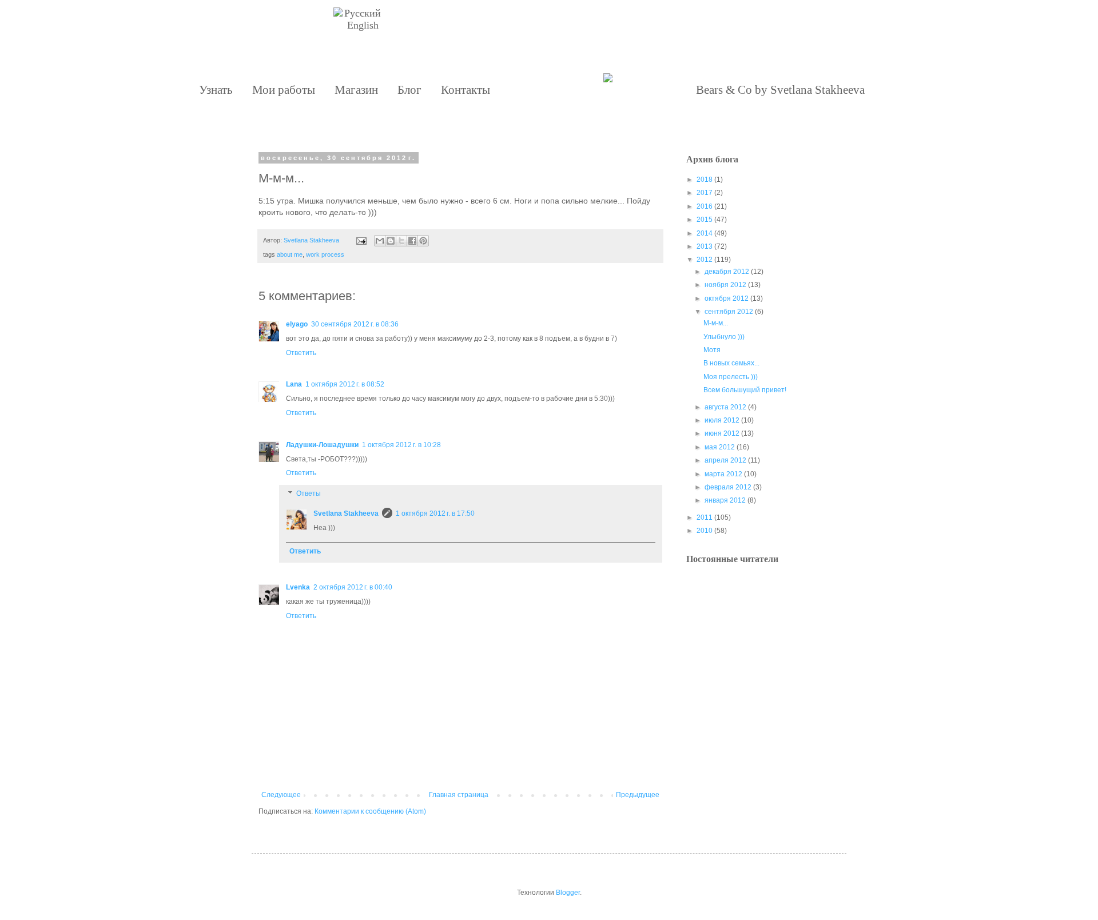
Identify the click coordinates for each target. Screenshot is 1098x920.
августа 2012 (725, 407)
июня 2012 (722, 433)
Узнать (216, 90)
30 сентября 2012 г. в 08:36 (355, 324)
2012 (705, 260)
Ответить (301, 353)
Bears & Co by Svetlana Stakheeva (780, 90)
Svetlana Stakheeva (346, 513)
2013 (705, 246)
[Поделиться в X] (401, 240)
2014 (705, 233)
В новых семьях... (731, 363)
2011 (705, 517)
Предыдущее (637, 795)
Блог (409, 90)
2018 (705, 180)
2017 (705, 193)
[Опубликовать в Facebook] (412, 240)
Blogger (568, 893)
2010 (705, 531)
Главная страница (458, 795)
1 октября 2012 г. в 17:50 (435, 513)
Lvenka (298, 587)
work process (325, 254)
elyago (297, 324)
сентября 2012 (729, 312)
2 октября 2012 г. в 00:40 (352, 587)
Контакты (465, 90)
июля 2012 (722, 420)
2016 (705, 206)
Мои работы (283, 90)
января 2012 (725, 500)
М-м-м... (715, 323)
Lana (294, 384)
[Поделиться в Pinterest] (423, 240)
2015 (705, 220)
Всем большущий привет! (744, 390)
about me (290, 254)
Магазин (356, 90)
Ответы (308, 493)
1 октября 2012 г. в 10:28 (401, 445)
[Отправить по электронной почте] (379, 240)
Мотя (712, 350)
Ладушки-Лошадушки (322, 445)
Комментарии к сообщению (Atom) (370, 811)
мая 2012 (720, 447)
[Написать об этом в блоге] (390, 240)
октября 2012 (727, 298)
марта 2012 (723, 474)
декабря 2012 (727, 272)
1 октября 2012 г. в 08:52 (344, 384)
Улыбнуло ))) (724, 337)
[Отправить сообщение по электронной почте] (360, 240)
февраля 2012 (728, 487)
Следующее (281, 795)
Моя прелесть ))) (730, 377)
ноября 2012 (725, 285)
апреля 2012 (725, 460)
